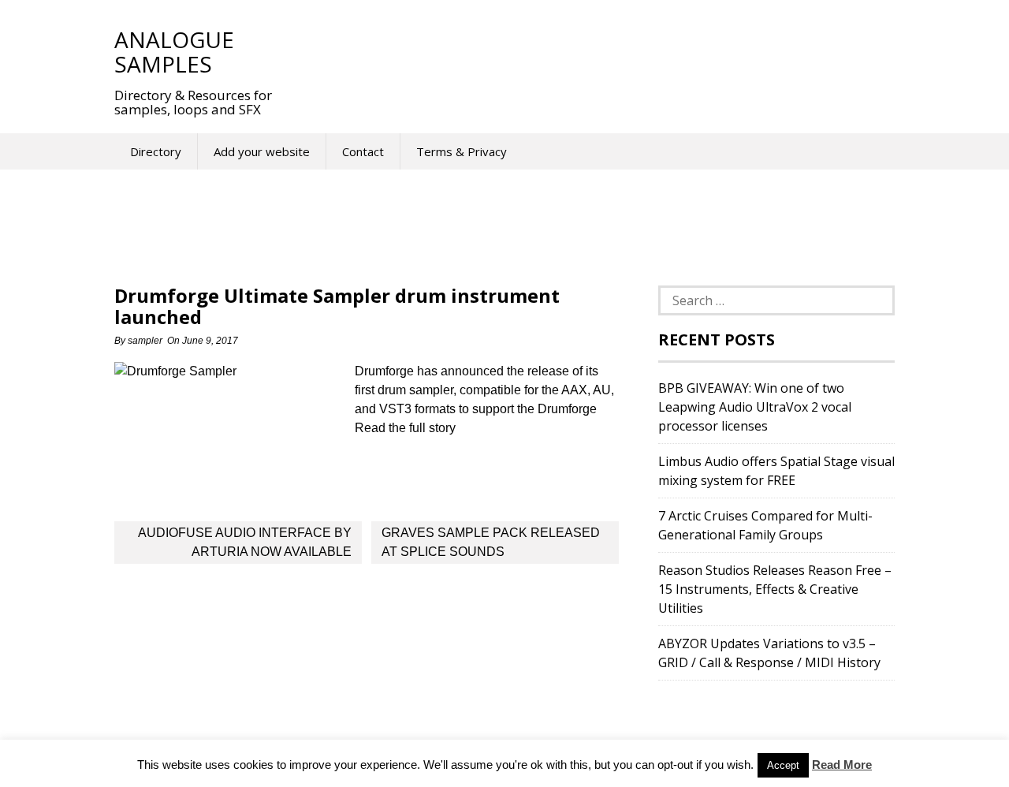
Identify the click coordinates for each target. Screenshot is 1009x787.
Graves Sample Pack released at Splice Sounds (491, 542)
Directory (155, 151)
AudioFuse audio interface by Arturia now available (245, 542)
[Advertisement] (582, 51)
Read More (842, 764)
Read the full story (405, 428)
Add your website (262, 151)
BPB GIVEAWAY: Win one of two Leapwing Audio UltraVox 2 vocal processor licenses (754, 407)
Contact (363, 151)
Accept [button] (783, 765)
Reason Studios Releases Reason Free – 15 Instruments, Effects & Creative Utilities (775, 589)
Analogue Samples (174, 51)
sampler (145, 340)
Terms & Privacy (461, 151)
